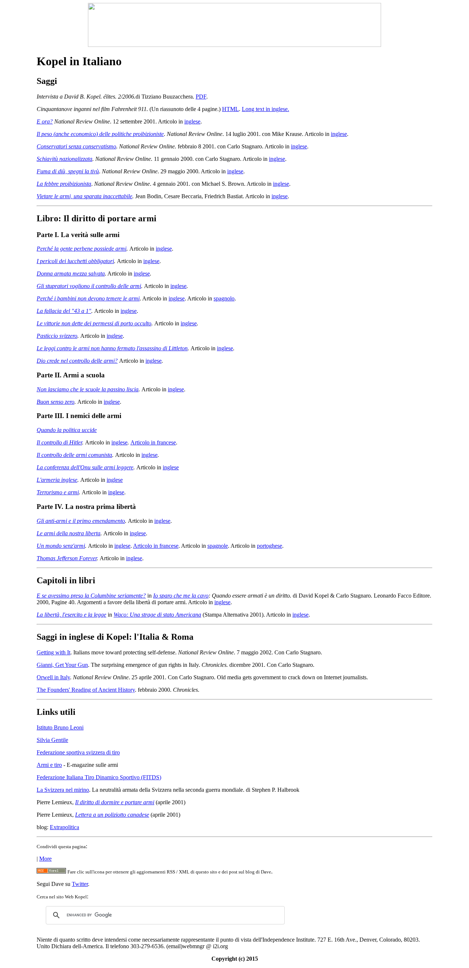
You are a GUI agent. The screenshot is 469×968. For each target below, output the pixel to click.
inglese (192, 121)
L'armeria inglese (57, 480)
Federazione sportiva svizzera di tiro (78, 752)
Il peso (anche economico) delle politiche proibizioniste (100, 134)
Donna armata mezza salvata (71, 273)
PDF (201, 96)
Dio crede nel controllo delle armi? (77, 361)
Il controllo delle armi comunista (74, 455)
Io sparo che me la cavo (180, 595)
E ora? (45, 121)
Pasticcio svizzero (57, 336)
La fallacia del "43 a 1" (64, 311)
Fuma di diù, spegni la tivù (68, 171)
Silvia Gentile (52, 740)
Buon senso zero (55, 402)
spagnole (217, 546)
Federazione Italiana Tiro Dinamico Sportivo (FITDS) (99, 777)
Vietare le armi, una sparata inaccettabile (84, 196)
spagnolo (224, 298)
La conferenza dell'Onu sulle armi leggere (85, 467)
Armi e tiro (49, 765)
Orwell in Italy (53, 677)
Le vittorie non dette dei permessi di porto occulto (94, 323)
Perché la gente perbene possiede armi (81, 248)
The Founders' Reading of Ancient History (86, 690)
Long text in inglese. (265, 109)
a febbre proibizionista (65, 184)
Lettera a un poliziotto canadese (112, 815)
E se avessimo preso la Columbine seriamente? (91, 595)
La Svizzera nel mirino (63, 790)
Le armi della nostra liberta (68, 533)
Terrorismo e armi (58, 492)
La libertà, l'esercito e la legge (71, 615)
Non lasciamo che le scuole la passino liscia (88, 389)
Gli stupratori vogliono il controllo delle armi (89, 286)
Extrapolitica (64, 827)
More (45, 859)
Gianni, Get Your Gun (62, 665)
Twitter (80, 884)
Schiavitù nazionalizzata (64, 159)
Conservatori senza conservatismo (76, 146)
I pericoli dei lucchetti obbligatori (75, 261)
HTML (230, 109)
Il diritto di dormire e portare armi (114, 802)
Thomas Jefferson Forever (67, 558)
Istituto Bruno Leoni (60, 727)
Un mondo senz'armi (61, 546)
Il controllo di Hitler (59, 442)
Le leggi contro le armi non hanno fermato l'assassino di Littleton (112, 348)
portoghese (269, 546)
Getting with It (53, 652)
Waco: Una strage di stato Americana (157, 615)
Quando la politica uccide (67, 430)
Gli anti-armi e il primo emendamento (81, 521)
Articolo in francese (153, 442)
